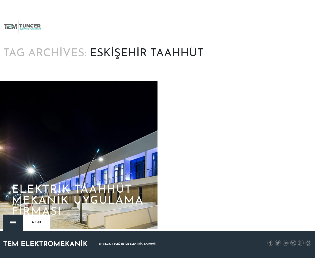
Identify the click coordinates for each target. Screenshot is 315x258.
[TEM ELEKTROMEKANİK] (22, 27)
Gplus (301, 243)
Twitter (278, 243)
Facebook (270, 243)
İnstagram (293, 243)
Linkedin (286, 243)
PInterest (309, 243)
